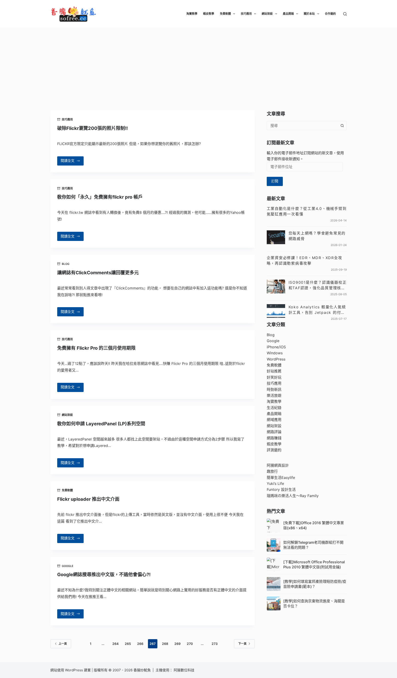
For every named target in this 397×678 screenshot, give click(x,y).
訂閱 (274, 181)
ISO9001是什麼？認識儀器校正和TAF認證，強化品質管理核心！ (318, 285)
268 (165, 644)
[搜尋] (345, 14)
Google (67, 566)
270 (190, 644)
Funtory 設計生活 (281, 489)
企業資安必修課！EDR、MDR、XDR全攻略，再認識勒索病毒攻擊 (304, 260)
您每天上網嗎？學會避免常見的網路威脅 (317, 236)
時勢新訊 (274, 389)
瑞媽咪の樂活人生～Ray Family (293, 495)
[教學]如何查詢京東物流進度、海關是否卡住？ (314, 603)
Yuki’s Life (275, 483)
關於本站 (309, 13)
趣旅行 (272, 471)
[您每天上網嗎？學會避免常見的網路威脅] (276, 237)
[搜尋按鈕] (342, 125)
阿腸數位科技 (184, 670)
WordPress (276, 359)
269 (177, 644)
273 (215, 644)
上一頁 (63, 643)
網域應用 (274, 419)
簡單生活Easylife (281, 477)
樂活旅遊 (274, 395)
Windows (275, 353)
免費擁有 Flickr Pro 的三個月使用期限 (96, 348)
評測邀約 (274, 450)
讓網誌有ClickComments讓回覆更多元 (98, 272)
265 (128, 644)
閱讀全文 (70, 161)
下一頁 (242, 643)
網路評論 (274, 431)
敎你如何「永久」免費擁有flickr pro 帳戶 (100, 197)
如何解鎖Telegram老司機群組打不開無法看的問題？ (313, 545)
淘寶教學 (191, 13)
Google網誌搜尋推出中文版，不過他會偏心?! (103, 574)
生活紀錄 (274, 407)
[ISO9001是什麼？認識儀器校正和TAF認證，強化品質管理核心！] (276, 286)
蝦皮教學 (208, 13)
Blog (65, 264)
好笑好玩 (274, 377)
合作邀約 (330, 13)
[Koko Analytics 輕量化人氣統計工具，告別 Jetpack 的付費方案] (276, 311)
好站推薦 (274, 371)
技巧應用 (246, 13)
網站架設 (267, 13)
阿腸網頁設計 (278, 465)
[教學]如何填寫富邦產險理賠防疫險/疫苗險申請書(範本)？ (314, 584)
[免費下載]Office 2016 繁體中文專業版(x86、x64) (313, 525)
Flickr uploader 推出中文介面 (88, 499)
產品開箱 (288, 13)
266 (140, 644)
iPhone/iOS (276, 347)
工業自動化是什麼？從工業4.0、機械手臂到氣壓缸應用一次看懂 (307, 211)
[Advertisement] (198, 62)
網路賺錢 (274, 438)
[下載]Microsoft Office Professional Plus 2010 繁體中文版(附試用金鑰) (314, 564)
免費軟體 (225, 13)
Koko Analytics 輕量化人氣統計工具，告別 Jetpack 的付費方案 (317, 310)
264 (115, 644)
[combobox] (302, 125)
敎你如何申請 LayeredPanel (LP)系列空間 (101, 423)
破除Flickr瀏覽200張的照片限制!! (92, 128)
